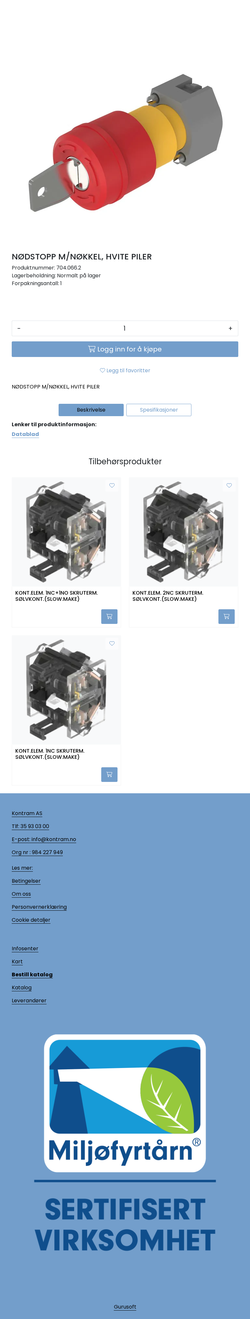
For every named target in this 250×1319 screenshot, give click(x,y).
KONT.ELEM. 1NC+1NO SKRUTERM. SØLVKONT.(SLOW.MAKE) (56, 596)
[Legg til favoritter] (111, 486)
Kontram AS (27, 813)
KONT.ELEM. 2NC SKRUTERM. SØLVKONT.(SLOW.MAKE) (167, 596)
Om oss (21, 894)
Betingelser (26, 881)
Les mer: (22, 868)
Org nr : (21, 852)
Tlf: (15, 826)
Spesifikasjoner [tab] (159, 410)
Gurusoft (125, 1307)
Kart (17, 961)
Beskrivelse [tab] (91, 410)
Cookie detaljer (31, 920)
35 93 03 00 (34, 826)
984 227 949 (47, 852)
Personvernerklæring (39, 907)
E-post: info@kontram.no (44, 839)
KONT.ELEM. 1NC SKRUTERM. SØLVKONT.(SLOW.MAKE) (50, 754)
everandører (30, 1000)
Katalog (22, 987)
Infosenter (25, 948)
